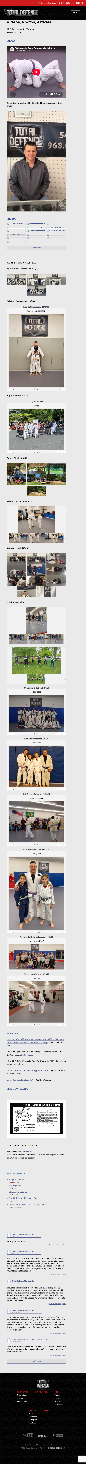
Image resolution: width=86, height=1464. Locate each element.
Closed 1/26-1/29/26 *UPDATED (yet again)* (28, 1204)
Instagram (33, 1420)
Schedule (20, 1398)
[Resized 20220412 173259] (18, 538)
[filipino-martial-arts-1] (18, 639)
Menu (75, 13)
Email (63, 1448)
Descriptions (22, 1395)
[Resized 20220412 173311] (36, 538)
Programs (22, 1392)
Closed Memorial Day (18, 1192)
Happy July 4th (15, 1186)
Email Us (32, 1413)
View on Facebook (55, 1245)
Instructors (42, 1392)
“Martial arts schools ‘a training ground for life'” (29, 1070)
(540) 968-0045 (54, 1448)
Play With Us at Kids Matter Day (23, 1198)
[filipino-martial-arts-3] (54, 639)
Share (64, 1245)
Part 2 (30, 1055)
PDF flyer (30, 1151)
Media (58, 1392)
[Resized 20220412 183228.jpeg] (54, 538)
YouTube (32, 1423)
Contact (33, 1410)
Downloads (59, 1404)
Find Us (48, 1410)
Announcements (23, 1401)
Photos (57, 1398)
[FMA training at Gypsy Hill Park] (36, 679)
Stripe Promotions (17, 1179)
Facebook (33, 1416)
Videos (57, 1395)
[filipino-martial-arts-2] (36, 639)
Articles (58, 1401)
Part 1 (23, 1055)
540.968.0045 (64, 3)
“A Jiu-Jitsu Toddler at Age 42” (20, 1080)
